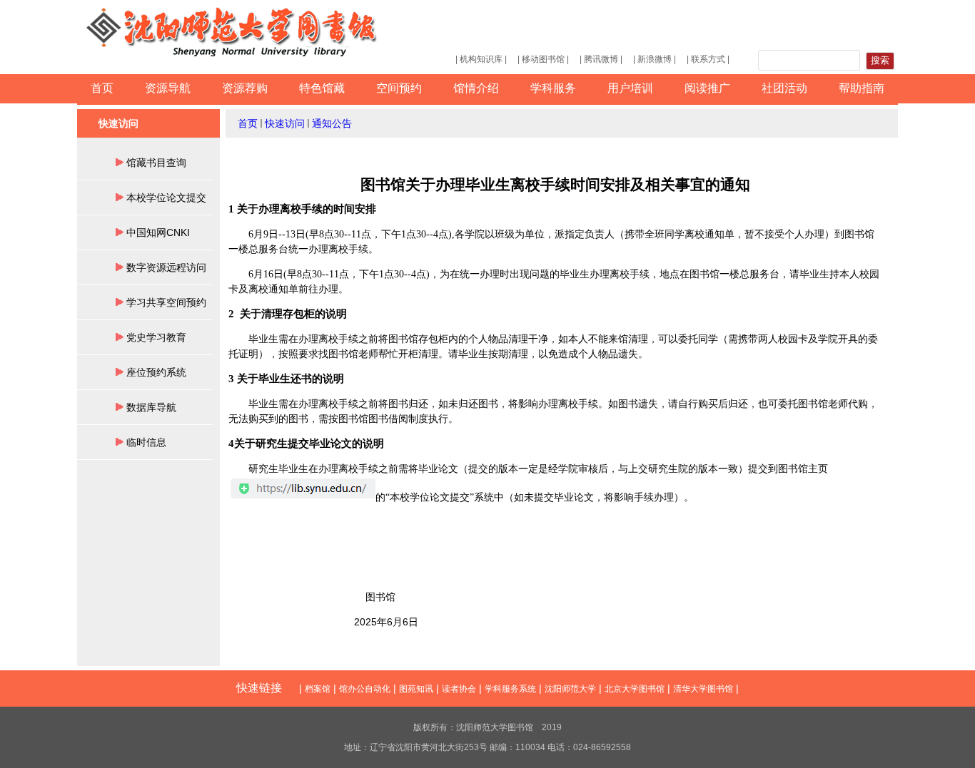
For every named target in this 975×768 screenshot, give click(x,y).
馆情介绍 (476, 88)
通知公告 (332, 123)
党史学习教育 (156, 337)
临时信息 (146, 442)
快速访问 (285, 123)
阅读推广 (707, 88)
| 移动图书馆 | (543, 59)
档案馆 (317, 689)
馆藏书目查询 (156, 162)
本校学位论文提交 (166, 197)
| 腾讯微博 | (601, 59)
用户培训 (630, 88)
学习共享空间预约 (166, 302)
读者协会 (459, 689)
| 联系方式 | (708, 59)
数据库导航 (151, 407)
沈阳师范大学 (570, 689)
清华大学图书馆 (703, 689)
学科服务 (553, 88)
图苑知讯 (416, 689)
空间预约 (399, 88)
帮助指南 (861, 88)
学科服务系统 (510, 689)
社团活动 (784, 88)
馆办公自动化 (364, 689)
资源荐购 (245, 88)
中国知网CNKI (158, 232)
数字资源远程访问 (166, 267)
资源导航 (168, 88)
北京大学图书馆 (635, 689)
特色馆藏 (322, 88)
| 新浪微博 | (654, 59)
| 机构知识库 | (481, 59)
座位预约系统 (156, 372)
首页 (102, 88)
